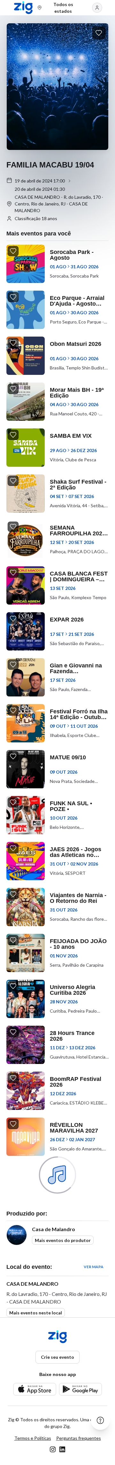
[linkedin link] (62, 1449)
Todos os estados (63, 8)
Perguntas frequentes (78, 1438)
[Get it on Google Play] (80, 1389)
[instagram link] (53, 1449)
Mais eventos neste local (35, 1312)
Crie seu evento (57, 1357)
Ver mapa (93, 1266)
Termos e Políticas (32, 1438)
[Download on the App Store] (34, 1389)
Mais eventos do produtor (63, 1240)
